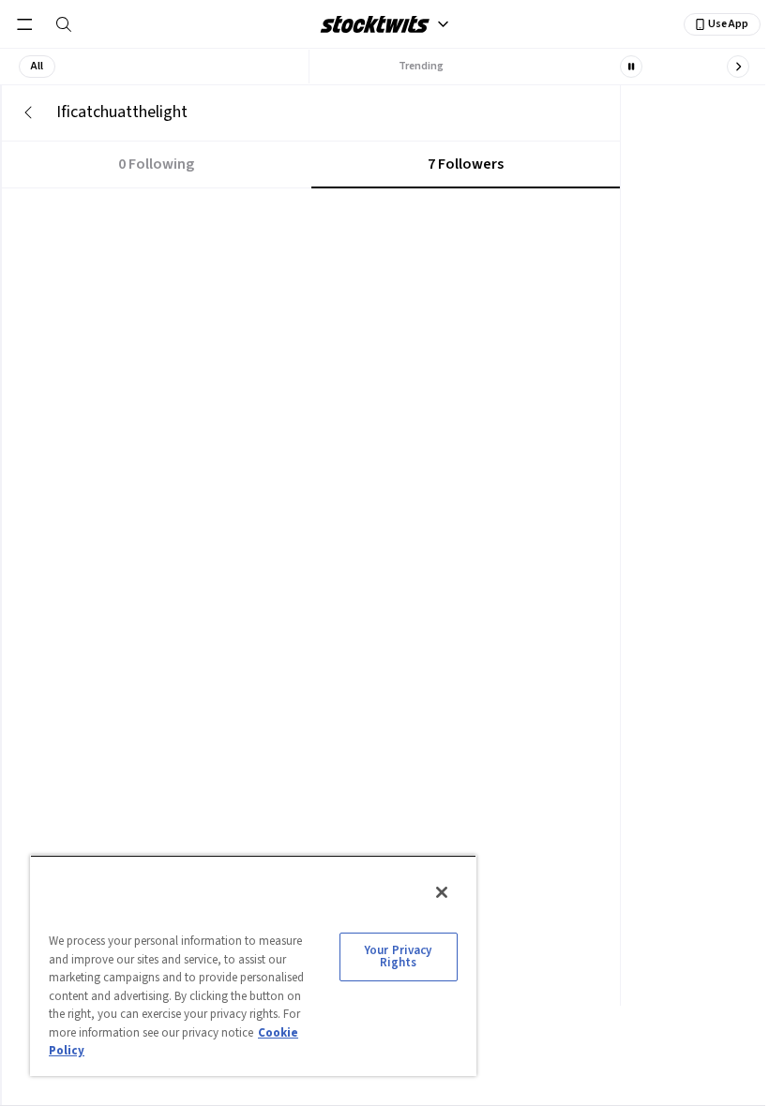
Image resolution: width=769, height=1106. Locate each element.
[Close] (441, 892)
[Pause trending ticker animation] (631, 66)
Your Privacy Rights (398, 956)
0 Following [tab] (156, 164)
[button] (37, 66)
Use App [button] (728, 24)
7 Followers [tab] (466, 164)
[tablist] (311, 165)
